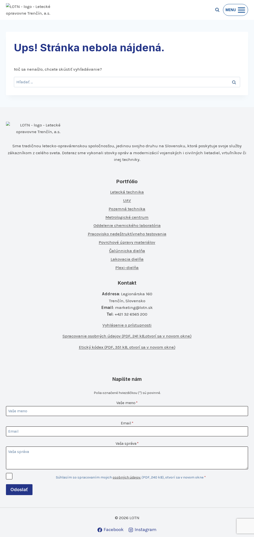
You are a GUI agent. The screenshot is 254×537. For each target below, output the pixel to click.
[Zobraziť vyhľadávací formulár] (217, 9)
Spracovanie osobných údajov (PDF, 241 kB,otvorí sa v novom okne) (127, 335)
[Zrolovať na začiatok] (242, 522)
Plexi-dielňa (127, 267)
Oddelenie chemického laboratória (127, 225)
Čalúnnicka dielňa (127, 250)
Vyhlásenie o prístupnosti (127, 325)
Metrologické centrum (127, 217)
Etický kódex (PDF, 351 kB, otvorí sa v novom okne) (127, 347)
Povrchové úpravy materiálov (127, 242)
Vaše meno (127, 402)
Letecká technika (127, 191)
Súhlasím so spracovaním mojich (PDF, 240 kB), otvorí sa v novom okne (131, 477)
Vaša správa (127, 443)
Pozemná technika (127, 208)
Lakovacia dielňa (127, 259)
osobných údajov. (127, 477)
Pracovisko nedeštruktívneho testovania (127, 233)
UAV (127, 200)
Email (127, 423)
